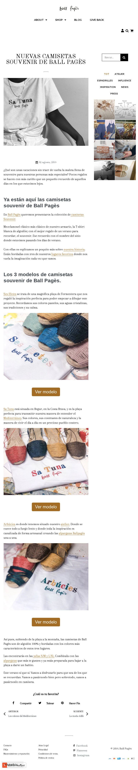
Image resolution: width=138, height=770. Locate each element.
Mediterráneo (12, 418)
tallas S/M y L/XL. (43, 656)
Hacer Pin (74, 703)
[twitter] (39, 703)
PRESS (114, 93)
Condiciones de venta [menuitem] (48, 753)
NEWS (124, 87)
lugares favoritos (62, 254)
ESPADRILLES (105, 80)
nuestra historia (74, 249)
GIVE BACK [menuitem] (97, 19)
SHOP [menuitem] (59, 19)
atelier (65, 524)
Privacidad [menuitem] (43, 749)
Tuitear (50, 703)
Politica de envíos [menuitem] (46, 758)
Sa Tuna (9, 409)
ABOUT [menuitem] (39, 19)
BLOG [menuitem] (78, 19)
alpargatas (10, 660)
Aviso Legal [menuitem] (43, 745)
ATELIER (119, 74)
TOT (106, 74)
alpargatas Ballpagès (72, 533)
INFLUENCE (124, 80)
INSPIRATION (108, 87)
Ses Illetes (10, 294)
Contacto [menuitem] (8, 745)
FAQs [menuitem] (6, 749)
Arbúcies (9, 524)
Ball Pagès (14, 214)
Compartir (25, 703)
